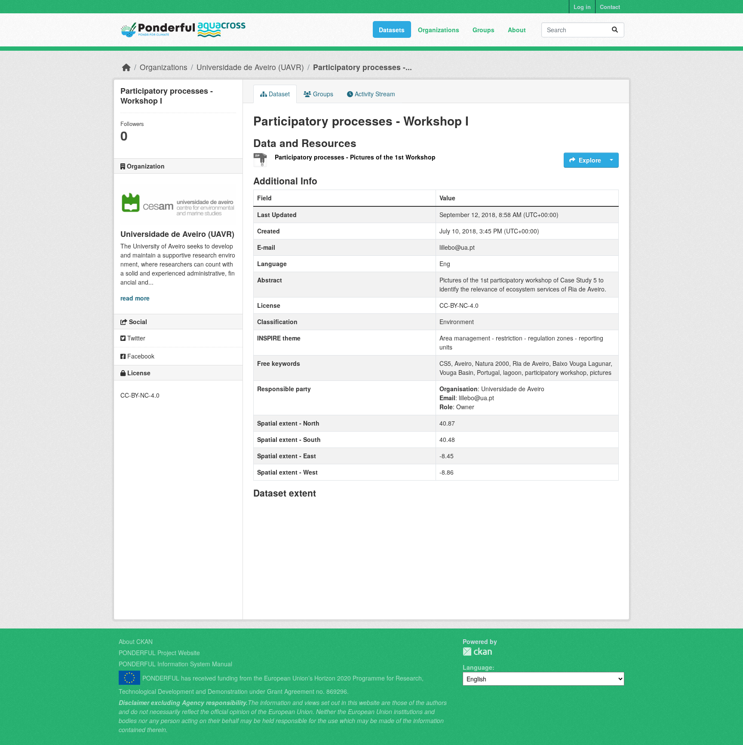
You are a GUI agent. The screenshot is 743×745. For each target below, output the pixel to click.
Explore (590, 160)
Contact (610, 7)
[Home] (126, 66)
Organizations (438, 29)
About (517, 29)
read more (135, 298)
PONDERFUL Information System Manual (175, 663)
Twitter (135, 338)
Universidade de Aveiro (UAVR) (250, 66)
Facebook (140, 356)
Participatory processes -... (362, 66)
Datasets (392, 29)
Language (477, 667)
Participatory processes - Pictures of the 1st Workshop (355, 157)
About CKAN (136, 641)
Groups (483, 29)
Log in (582, 7)
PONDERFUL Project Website (159, 652)
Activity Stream (374, 93)
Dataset (278, 93)
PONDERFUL (477, 651)
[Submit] (614, 29)
